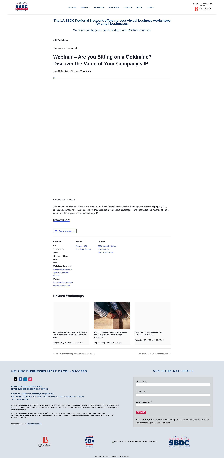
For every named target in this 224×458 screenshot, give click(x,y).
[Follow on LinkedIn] (25, 379)
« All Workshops (60, 40)
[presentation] (71, 315)
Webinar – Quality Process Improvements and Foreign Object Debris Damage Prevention (110, 335)
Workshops (99, 7)
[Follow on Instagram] (30, 379)
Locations (128, 7)
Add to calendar (65, 231)
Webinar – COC (81, 246)
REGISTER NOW (61, 219)
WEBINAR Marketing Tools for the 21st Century (75, 353)
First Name (141, 381)
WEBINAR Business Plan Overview (153, 353)
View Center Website (105, 252)
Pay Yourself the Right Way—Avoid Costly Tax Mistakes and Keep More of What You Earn (70, 335)
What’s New (114, 7)
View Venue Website (83, 249)
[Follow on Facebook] (15, 379)
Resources (84, 7)
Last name (140, 391)
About (139, 7)
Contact (150, 7)
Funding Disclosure (34, 424)
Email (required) (144, 401)
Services (72, 7)
